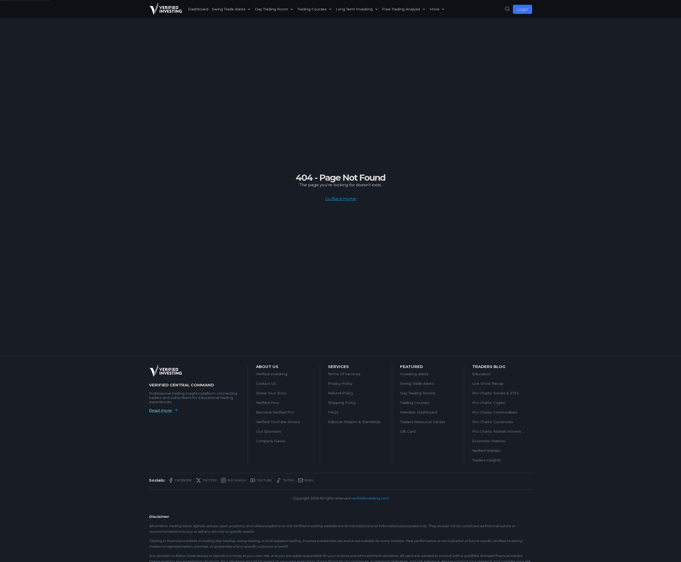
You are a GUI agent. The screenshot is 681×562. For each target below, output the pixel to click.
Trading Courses (311, 9)
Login (522, 9)
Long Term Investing (354, 9)
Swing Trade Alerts (228, 9)
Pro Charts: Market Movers (496, 431)
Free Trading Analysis (401, 9)
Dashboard (198, 9)
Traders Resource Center (422, 422)
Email (309, 480)
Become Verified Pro (275, 412)
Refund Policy (340, 393)
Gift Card (408, 431)
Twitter (209, 480)
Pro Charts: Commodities (494, 412)
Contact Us (266, 383)
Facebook (183, 480)
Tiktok (288, 480)
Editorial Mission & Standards (354, 422)
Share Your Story (271, 393)
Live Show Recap (488, 383)
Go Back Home (340, 198)
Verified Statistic (486, 450)
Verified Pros (267, 402)
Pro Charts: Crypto (488, 402)
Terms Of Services (344, 374)
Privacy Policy (340, 383)
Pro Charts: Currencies (492, 422)
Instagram (236, 480)
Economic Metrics (488, 441)
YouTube (264, 480)
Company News (270, 441)
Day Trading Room (271, 9)
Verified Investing (271, 374)
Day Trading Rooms (417, 393)
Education (481, 374)
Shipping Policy (342, 402)
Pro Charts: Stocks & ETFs (495, 393)
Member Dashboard (418, 412)
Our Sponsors (268, 431)
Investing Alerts (414, 374)
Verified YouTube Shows (278, 422)
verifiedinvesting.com (370, 498)
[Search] (507, 9)
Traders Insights (486, 460)
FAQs (333, 412)
